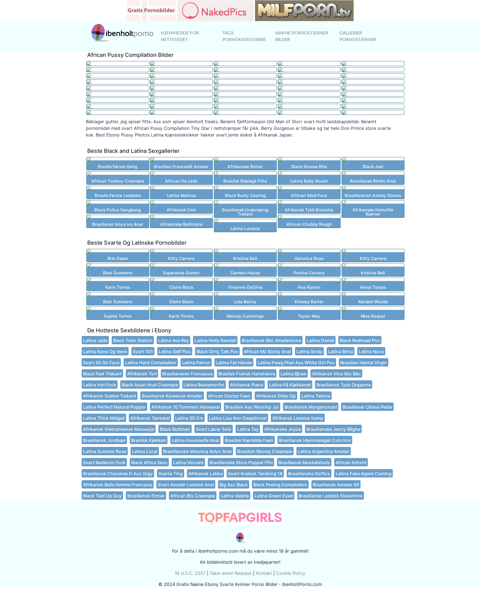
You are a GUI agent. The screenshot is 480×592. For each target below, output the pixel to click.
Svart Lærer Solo (213, 429)
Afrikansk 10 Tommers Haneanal (185, 407)
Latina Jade (95, 340)
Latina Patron (196, 362)
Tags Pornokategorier (244, 36)
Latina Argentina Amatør (323, 451)
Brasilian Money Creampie (264, 451)
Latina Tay (248, 429)
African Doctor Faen (229, 396)
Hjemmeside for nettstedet (180, 36)
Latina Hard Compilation (150, 362)
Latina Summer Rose (104, 451)
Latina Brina (340, 351)
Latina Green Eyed (273, 496)
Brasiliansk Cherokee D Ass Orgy (118, 473)
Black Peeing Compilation (280, 484)
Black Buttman (175, 429)
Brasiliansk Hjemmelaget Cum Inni (315, 440)
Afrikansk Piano (246, 385)
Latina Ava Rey (173, 340)
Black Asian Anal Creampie (150, 385)
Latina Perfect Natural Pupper (114, 407)
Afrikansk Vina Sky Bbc (336, 373)
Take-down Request (231, 573)
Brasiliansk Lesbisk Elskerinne (330, 496)
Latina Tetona (315, 396)
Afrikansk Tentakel (150, 418)
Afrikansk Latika (205, 473)
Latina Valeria (235, 496)
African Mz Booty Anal (267, 351)
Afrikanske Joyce (282, 429)
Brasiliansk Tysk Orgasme (343, 385)
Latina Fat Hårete (234, 362)
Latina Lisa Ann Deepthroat (238, 418)
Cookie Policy (290, 573)
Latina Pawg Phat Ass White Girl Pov (296, 362)
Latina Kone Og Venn (105, 351)
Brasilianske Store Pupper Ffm (241, 462)
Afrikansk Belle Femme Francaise (117, 484)
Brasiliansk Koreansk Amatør (172, 396)
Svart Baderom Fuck (104, 462)
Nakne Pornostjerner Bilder (301, 36)
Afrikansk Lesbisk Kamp (297, 418)
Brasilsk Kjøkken (148, 440)
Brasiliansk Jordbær (104, 440)
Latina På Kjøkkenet (290, 385)
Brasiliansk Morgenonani (310, 407)
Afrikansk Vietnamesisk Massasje (118, 429)
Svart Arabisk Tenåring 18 (255, 473)
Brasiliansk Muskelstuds (304, 462)
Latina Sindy (309, 351)
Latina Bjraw (293, 373)
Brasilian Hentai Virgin (363, 362)
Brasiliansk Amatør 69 (336, 484)
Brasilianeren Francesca (187, 373)
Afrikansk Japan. (275, 135)
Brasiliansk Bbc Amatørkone (271, 340)
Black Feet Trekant (102, 373)
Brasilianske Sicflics (309, 473)
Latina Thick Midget (104, 418)
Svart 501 (143, 351)
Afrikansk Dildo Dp (276, 396)
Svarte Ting (170, 473)
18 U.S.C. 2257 (190, 573)
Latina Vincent (188, 462)
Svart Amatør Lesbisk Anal (186, 484)
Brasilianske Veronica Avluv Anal (197, 451)
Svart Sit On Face (101, 362)
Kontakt (264, 573)
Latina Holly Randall (215, 340)
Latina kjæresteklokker (175, 135)
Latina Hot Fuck (99, 385)
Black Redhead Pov (360, 340)
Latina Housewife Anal (195, 440)
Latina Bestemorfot (204, 385)
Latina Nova (371, 351)
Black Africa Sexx (149, 462)
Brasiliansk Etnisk (146, 496)
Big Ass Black (233, 484)
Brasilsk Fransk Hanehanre (246, 373)
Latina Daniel (320, 340)
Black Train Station (132, 340)
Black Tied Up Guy (102, 496)
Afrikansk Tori (142, 373)
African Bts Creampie (192, 496)
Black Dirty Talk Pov (217, 351)
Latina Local (145, 451)
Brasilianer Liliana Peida (367, 407)
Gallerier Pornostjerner (357, 36)
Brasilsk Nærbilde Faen (249, 440)
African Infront (351, 462)
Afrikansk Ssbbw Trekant (109, 396)
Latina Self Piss (175, 351)
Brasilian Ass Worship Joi (252, 407)
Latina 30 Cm (189, 418)
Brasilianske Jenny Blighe (333, 429)
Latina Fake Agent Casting (363, 473)
